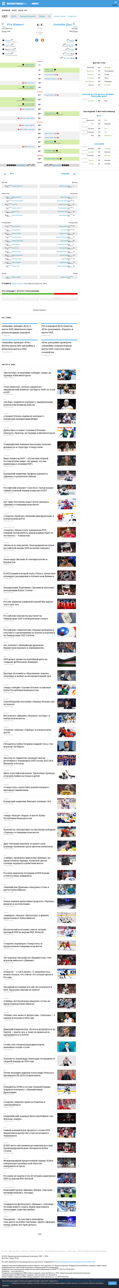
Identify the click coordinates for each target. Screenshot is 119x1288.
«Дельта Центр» (18, 283)
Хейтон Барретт (30, 66)
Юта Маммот (15, 24)
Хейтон (7, 45)
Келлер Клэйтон (30, 64)
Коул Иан (14, 204)
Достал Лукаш (57, 165)
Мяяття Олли (22, 88)
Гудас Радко (64, 197)
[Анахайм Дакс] (75, 24)
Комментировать (39, 310)
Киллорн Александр (62, 237)
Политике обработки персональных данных (74, 1281)
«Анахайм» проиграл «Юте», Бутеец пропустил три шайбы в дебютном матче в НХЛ (18, 345)
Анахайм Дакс (62, 24)
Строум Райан (49, 95)
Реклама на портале (36, 1251)
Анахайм (65, 174)
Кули (10, 49)
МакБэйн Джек (30, 109)
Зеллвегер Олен (49, 114)
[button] (5, 16)
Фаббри (71, 40)
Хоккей (6, 10)
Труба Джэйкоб (63, 215)
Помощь (4, 1251)
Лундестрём (70, 45)
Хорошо (112, 1283)
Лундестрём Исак (50, 113)
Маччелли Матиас (17, 255)
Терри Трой (64, 259)
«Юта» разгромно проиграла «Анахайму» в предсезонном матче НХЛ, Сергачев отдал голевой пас (56, 347)
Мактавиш (67, 58)
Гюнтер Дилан (16, 230)
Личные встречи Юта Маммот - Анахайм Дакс (99, 95)
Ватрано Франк (63, 226)
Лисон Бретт (48, 150)
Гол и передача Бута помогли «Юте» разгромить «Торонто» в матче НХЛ (57, 329)
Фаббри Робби (49, 69)
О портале (24, 1251)
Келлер (7, 40)
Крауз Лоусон (16, 244)
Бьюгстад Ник (16, 226)
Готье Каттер (48, 75)
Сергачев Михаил (29, 100)
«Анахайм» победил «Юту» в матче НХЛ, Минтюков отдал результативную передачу (17, 329)
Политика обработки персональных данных (92, 1251)
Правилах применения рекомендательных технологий (74, 1262)
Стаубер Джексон (21, 165)
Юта (12, 174)
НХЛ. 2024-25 (19, 10)
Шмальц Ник (31, 105)
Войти (115, 5)
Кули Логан (31, 83)
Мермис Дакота (30, 125)
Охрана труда (71, 1251)
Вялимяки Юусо (22, 66)
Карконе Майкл (16, 233)
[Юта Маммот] (4, 24)
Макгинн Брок (64, 248)
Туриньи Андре (15, 277)
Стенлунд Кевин (16, 259)
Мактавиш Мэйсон (50, 71)
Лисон (68, 54)
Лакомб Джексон (63, 208)
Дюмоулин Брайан (62, 201)
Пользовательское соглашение (55, 1251)
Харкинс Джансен (58, 114)
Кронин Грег (64, 277)
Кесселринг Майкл (29, 118)
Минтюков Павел (56, 143)
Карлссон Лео (49, 133)
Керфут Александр (29, 129)
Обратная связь (14, 1251)
